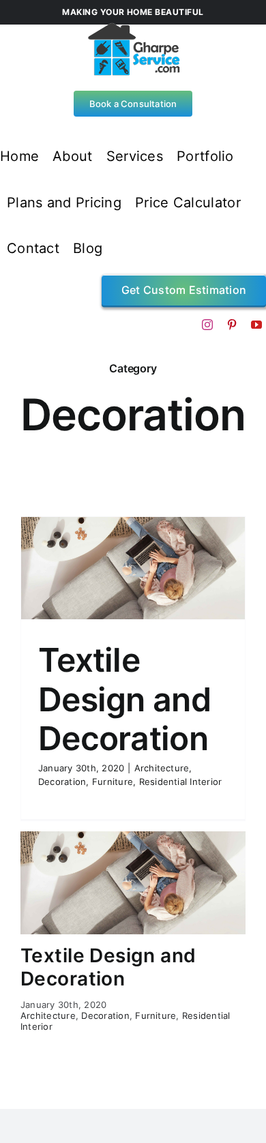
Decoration (62, 781)
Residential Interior (180, 781)
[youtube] (256, 324)
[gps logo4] (133, 27)
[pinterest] (231, 324)
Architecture (162, 767)
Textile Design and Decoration (124, 699)
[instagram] (207, 324)
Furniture (112, 781)
